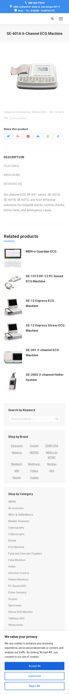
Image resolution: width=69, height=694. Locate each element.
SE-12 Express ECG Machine (40, 303)
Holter (12, 566)
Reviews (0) (13, 184)
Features (11, 166)
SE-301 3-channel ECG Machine (42, 352)
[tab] (34, 155)
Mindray (51, 464)
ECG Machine (23, 112)
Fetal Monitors (17, 560)
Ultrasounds (15, 625)
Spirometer (15, 605)
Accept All (34, 666)
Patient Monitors (18, 579)
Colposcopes (16, 534)
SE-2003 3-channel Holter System (45, 377)
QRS (51, 471)
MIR (17, 471)
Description (14, 157)
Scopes (12, 599)
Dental (12, 540)
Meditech (16, 464)
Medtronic (34, 464)
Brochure (12, 175)
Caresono (17, 445)
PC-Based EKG (17, 586)
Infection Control (18, 573)
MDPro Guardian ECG (41, 251)
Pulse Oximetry (17, 592)
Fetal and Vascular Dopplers (25, 553)
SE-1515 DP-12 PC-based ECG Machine (44, 278)
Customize (34, 676)
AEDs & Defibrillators (20, 514)
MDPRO (34, 452)
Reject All (34, 686)
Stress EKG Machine (20, 612)
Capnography (16, 527)
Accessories (16, 508)
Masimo (17, 452)
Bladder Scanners (18, 521)
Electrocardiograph (18, 118)
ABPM (12, 501)
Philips (34, 471)
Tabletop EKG (38, 112)
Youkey (34, 477)
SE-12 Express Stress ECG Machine (45, 327)
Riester (17, 477)
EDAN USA (51, 445)
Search (57, 418)
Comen (34, 445)
